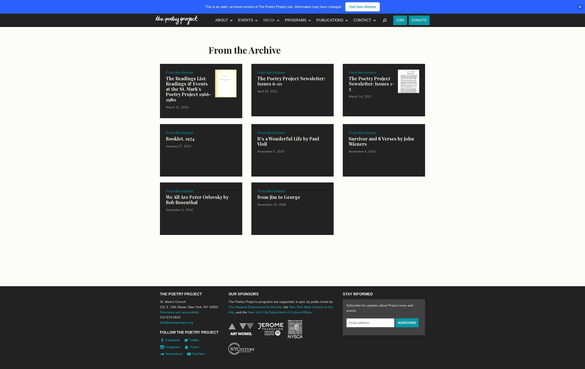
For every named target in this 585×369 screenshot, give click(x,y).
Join (400, 20)
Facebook (172, 340)
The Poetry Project (176, 20)
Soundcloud (174, 354)
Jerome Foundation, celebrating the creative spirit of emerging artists (270, 329)
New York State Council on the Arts (295, 329)
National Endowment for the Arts (241, 329)
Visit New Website (362, 7)
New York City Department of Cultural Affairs (280, 312)
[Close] (580, 7)
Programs (295, 20)
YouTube (198, 354)
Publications (329, 20)
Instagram (172, 347)
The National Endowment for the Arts (255, 307)
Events (245, 20)
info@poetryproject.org (176, 322)
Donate (419, 20)
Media (269, 20)
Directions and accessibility (179, 312)
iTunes (194, 347)
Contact (362, 20)
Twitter (194, 340)
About (221, 20)
